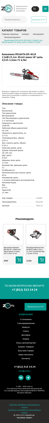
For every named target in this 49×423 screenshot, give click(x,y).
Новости (26, 327)
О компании (25, 319)
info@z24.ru (24, 371)
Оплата (26, 339)
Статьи (26, 331)
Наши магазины (25, 354)
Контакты (26, 358)
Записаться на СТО (38, 20)
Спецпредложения (25, 323)
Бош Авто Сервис (26, 351)
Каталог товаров (26, 347)
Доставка (25, 335)
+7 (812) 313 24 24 (24, 290)
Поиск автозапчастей (26, 343)
